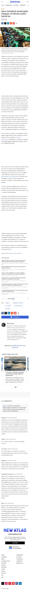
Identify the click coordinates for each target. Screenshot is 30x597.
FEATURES (3, 563)
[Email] (16, 23)
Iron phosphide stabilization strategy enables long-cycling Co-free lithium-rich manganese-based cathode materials (15, 285)
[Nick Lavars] (3, 325)
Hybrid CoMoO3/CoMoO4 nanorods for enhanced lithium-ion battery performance (14, 267)
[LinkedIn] (8, 23)
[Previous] (3, 370)
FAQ (2, 577)
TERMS (3, 569)
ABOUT (3, 559)
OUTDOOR (15, 5)
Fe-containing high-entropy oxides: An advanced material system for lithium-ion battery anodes (15, 291)
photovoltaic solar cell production (10, 176)
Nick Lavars (10, 323)
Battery (8, 308)
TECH (2, 5)
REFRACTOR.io (19, 563)
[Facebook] (2, 23)
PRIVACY (3, 571)
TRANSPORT (23, 5)
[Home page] (15, 2)
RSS (2, 575)
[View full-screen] (28, 28)
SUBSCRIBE (4, 557)
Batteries (8, 305)
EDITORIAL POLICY (5, 561)
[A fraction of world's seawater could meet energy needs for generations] (15, 363)
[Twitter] (5, 23)
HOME (2, 555)
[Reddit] (11, 23)
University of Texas (18, 302)
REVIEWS (3, 565)
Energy (2, 8)
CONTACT (3, 573)
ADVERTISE (4, 567)
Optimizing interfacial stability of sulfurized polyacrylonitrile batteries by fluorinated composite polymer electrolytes (13, 261)
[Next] (26, 370)
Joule (10, 249)
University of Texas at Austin (13, 253)
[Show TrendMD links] (27, 298)
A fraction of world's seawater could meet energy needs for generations (15, 373)
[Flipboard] (14, 23)
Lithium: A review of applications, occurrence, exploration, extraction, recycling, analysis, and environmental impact (13, 273)
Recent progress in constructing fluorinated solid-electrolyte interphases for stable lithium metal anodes (14, 278)
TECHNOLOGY (19, 559)
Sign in (5, 406)
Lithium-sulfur (18, 305)
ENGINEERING (8, 5)
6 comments (16, 317)
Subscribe (15, 543)
